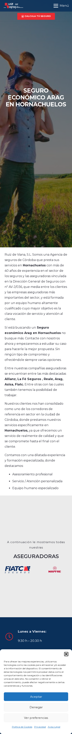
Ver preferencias (36, 718)
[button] (66, 654)
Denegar (36, 707)
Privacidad (40, 726)
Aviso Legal (54, 726)
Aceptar (36, 696)
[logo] (13, 6)
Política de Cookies (22, 726)
